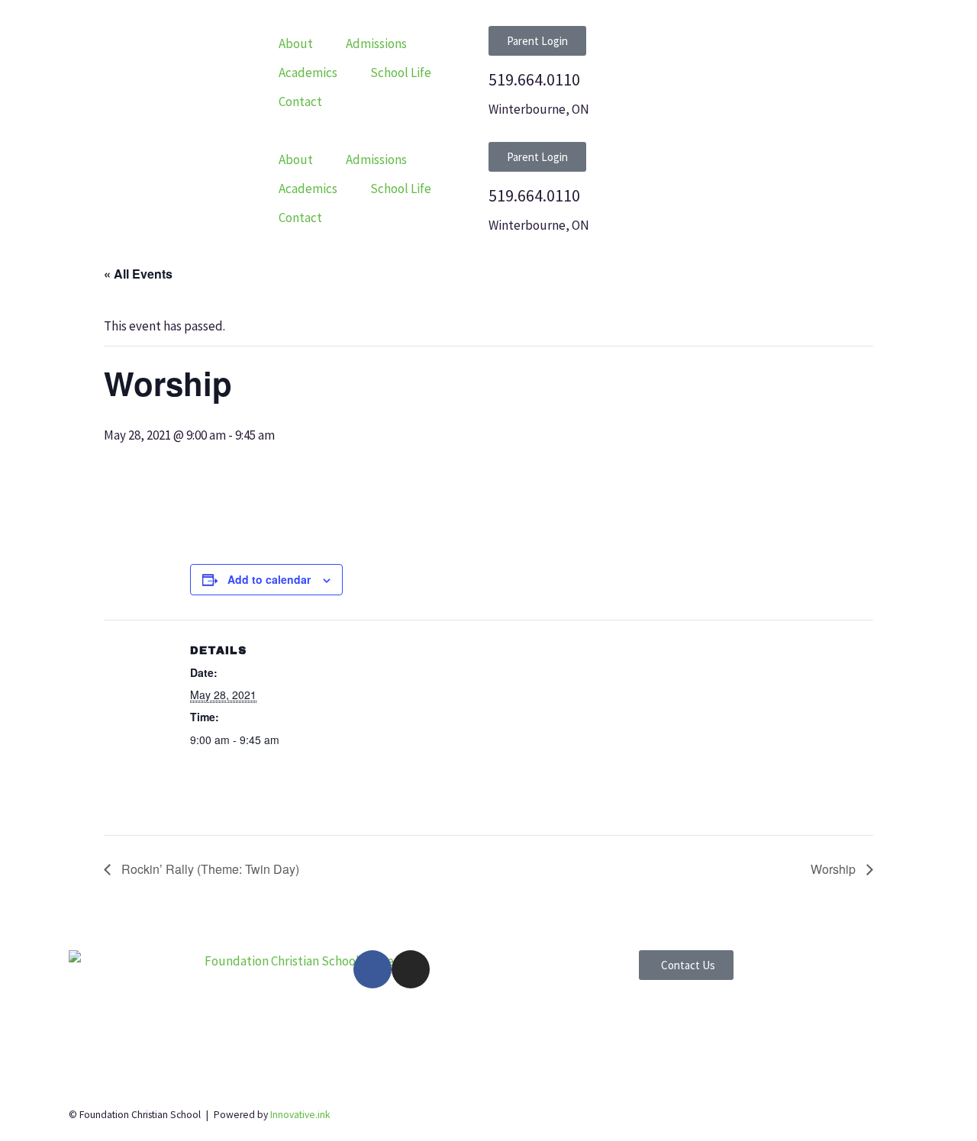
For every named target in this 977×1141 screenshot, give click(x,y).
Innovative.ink (300, 1114)
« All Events (138, 273)
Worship (835, 869)
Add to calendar (269, 579)
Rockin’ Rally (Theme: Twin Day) (208, 869)
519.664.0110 (534, 79)
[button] (304, 43)
